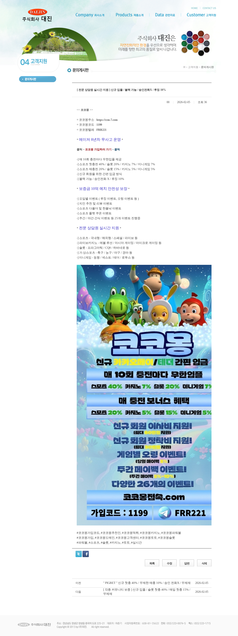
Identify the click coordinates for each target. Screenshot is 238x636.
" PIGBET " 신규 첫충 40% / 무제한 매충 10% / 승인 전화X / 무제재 (147, 583)
